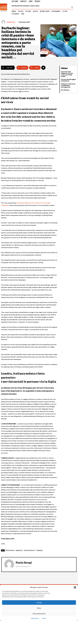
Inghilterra (19, 550)
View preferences (39, 614)
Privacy (44, 618)
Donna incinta (10, 550)
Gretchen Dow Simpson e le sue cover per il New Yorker (67, 74)
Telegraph (39, 550)
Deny (39, 608)
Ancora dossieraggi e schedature (68, 80)
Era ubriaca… (65, 90)
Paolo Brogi (11, 22)
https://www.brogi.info (22, 566)
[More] (43, 68)
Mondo (44, 53)
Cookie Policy (35, 618)
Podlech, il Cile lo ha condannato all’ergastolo (68, 85)
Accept (39, 602)
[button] (75, 587)
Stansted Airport (29, 550)
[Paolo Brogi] (3, 22)
